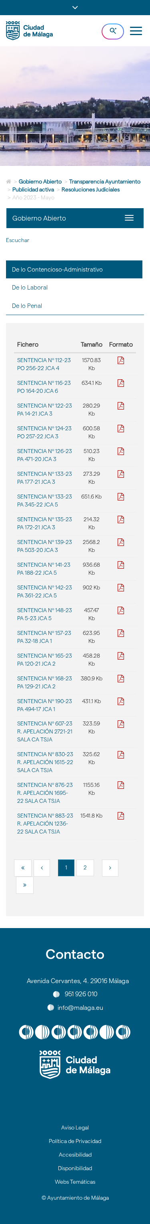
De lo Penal (27, 305)
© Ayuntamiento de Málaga (75, 1197)
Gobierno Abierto (40, 181)
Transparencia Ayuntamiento (104, 181)
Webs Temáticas (75, 1182)
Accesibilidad (75, 1154)
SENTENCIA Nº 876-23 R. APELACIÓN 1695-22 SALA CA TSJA (45, 793)
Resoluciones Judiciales (91, 189)
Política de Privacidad (75, 1141)
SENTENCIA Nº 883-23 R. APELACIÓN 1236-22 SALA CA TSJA (45, 823)
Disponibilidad (75, 1168)
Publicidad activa (33, 189)
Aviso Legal (75, 1127)
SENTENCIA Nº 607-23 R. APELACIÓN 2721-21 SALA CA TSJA (44, 731)
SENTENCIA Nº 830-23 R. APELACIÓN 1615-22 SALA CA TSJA (45, 762)
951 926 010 (81, 994)
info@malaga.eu (80, 1007)
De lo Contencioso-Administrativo (57, 269)
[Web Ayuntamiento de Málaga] (75, 1065)
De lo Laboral (30, 287)
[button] (75, 7)
